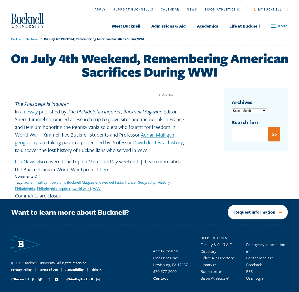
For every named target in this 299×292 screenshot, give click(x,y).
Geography (146, 182)
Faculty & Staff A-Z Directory (216, 248)
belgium (58, 182)
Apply (100, 9)
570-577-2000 (165, 271)
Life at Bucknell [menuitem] (244, 26)
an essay (29, 111)
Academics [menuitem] (207, 26)
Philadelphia (25, 188)
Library (207, 264)
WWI (97, 188)
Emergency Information (265, 244)
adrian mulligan (37, 182)
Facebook (178, 95)
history (175, 142)
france (130, 182)
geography (26, 142)
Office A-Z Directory (217, 258)
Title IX (96, 269)
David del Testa (149, 142)
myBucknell (269, 9)
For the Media (258, 258)
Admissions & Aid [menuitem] (168, 26)
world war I (81, 188)
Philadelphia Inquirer (53, 188)
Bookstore (210, 271)
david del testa (111, 182)
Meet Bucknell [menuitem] (126, 26)
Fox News (25, 161)
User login (254, 278)
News (192, 9)
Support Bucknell (132, 9)
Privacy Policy (21, 269)
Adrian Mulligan (157, 134)
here (105, 169)
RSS (249, 271)
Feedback (254, 264)
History (163, 182)
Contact (160, 278)
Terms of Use (48, 269)
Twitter (186, 95)
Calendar (170, 9)
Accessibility (74, 269)
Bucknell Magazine (82, 182)
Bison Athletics (221, 9)
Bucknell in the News (25, 39)
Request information (254, 212)
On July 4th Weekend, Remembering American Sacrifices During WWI (94, 39)
